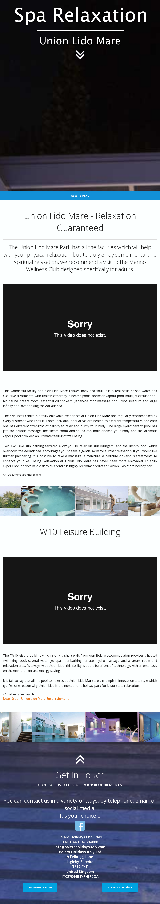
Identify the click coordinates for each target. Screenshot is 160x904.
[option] (41, 501)
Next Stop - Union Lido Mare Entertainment (36, 698)
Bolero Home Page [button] (40, 887)
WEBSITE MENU (80, 195)
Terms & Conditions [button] (120, 887)
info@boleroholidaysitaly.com (80, 847)
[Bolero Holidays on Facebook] (80, 826)
